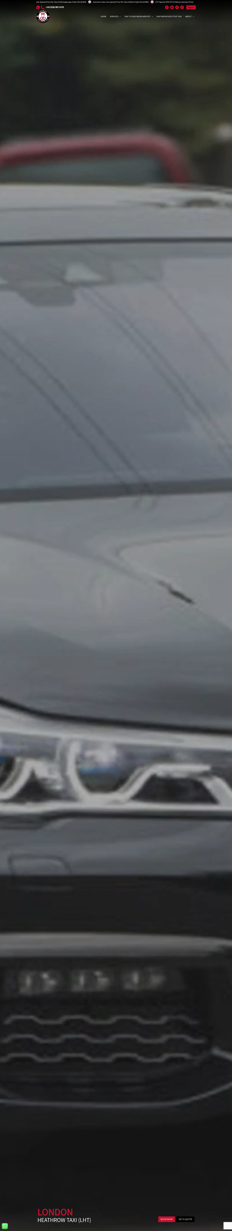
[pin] (177, 7)
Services (114, 16)
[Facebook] (167, 7)
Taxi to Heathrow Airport (137, 16)
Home (103, 16)
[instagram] (182, 7)
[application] (119, 16)
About (188, 16)
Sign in (191, 7)
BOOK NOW (167, 1219)
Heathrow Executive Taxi (169, 16)
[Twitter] (172, 7)
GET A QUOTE (185, 1219)
